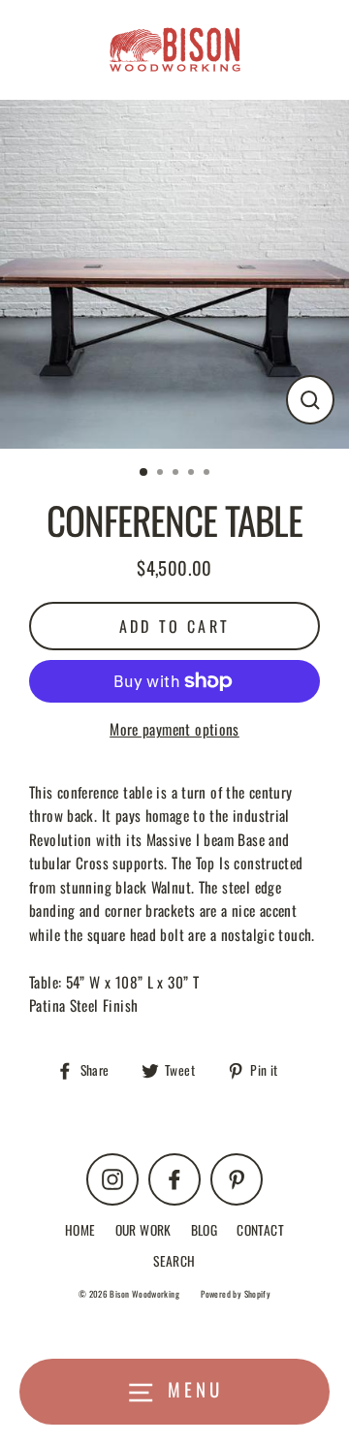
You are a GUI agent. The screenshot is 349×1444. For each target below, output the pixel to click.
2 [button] (162, 474)
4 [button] (193, 474)
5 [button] (208, 474)
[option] (174, 274)
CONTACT (260, 1230)
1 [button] (144, 473)
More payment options (174, 728)
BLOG (204, 1230)
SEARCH (174, 1261)
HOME (80, 1230)
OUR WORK (143, 1230)
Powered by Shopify (235, 1294)
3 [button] (177, 474)
